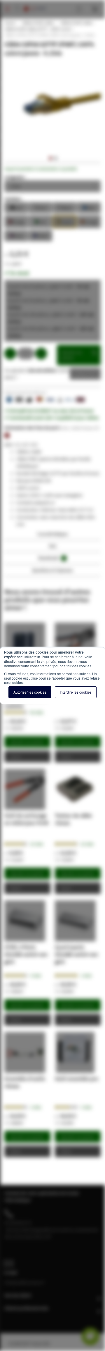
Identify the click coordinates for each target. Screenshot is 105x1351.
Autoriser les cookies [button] (29, 692)
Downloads (51, 558)
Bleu (89, 207)
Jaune (64, 221)
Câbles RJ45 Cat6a (37, 22)
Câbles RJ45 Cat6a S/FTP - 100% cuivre (37, 29)
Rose (16, 235)
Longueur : (15, 177)
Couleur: (13, 198)
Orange (88, 221)
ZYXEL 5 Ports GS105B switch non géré (26, 954)
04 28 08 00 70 (17, 1223)
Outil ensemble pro (76, 1078)
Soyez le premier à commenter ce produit (40, 168)
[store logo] (34, 3)
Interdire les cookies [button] (76, 692)
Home (9, 22)
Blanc (65, 207)
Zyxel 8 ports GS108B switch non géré (76, 954)
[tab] (52, 535)
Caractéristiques (52, 534)
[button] (49, 158)
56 (36, 712)
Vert (40, 221)
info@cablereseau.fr (24, 1282)
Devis (81, 374)
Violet (40, 235)
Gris (40, 207)
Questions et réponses (52, 570)
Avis (52, 546)
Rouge (16, 221)
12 (36, 844)
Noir (16, 207)
